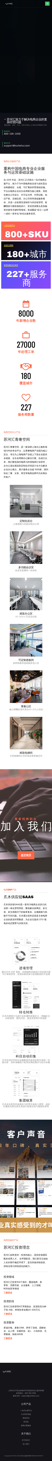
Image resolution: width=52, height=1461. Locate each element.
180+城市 (26, 254)
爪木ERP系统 (26, 1414)
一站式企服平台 (26, 1410)
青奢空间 (26, 1418)
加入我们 (26, 1444)
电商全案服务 (26, 1425)
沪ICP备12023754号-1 (36, 1456)
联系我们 (12, 132)
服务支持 (17, 144)
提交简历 (26, 855)
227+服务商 (26, 278)
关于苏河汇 (26, 1440)
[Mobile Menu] (47, 4)
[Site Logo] (9, 4)
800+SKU (27, 234)
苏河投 (26, 1422)
